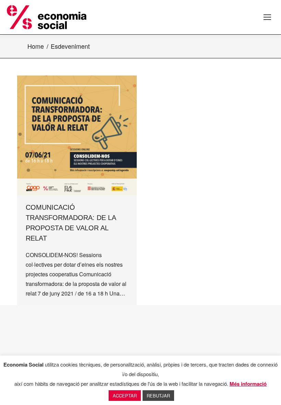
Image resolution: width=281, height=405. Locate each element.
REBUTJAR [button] (158, 395)
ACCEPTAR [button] (125, 395)
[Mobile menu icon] (267, 17)
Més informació (248, 383)
